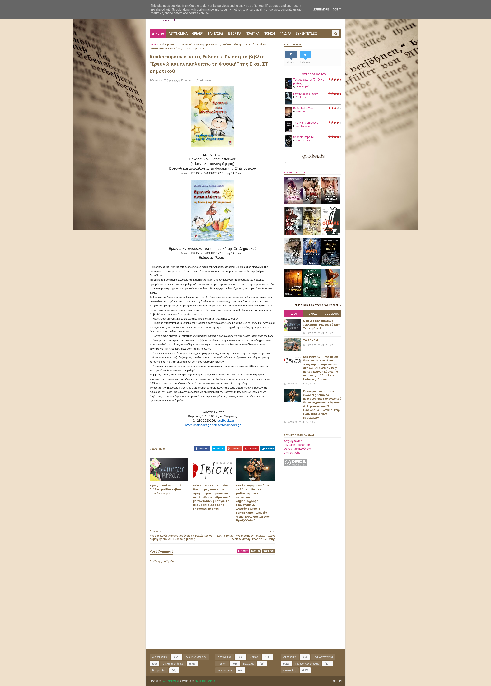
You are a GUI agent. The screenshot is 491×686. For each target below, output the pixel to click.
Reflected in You (303, 108)
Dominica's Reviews (313, 73)
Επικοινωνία (292, 452)
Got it (337, 9)
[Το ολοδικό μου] (330, 297)
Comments (332, 313)
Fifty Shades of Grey (305, 93)
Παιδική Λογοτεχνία (307, 663)
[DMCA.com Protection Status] (295, 465)
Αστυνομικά (224, 657)
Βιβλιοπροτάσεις (173, 663)
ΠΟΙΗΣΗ (269, 33)
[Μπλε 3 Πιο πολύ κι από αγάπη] (312, 295)
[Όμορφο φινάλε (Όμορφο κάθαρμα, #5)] (330, 234)
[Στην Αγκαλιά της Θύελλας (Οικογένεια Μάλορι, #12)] (293, 264)
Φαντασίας (289, 670)
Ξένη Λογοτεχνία (323, 657)
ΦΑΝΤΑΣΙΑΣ (215, 33)
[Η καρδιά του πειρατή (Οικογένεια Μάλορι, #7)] (312, 203)
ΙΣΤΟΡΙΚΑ (234, 33)
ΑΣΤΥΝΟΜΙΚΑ (178, 33)
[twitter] (334, 681)
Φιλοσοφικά (225, 670)
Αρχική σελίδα (293, 441)
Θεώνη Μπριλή (302, 86)
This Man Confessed (305, 122)
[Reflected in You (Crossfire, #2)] (288, 116)
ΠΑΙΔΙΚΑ (285, 33)
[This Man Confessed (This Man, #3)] (288, 131)
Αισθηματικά (159, 657)
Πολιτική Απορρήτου (297, 444)
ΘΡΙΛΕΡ (197, 33)
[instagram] (340, 681)
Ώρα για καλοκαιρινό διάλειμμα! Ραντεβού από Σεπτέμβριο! (165, 489)
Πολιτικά (248, 663)
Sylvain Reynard (303, 140)
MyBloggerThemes (205, 681)
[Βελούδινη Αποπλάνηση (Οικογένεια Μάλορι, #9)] (293, 233)
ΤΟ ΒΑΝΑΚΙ (310, 340)
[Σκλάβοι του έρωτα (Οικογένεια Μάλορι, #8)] (330, 203)
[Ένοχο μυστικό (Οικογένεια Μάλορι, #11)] (312, 233)
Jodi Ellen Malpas (304, 126)
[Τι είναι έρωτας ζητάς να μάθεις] (288, 88)
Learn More (321, 9)
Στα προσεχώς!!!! (294, 172)
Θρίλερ (254, 657)
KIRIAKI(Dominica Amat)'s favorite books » (318, 304)
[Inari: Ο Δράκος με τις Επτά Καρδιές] (312, 264)
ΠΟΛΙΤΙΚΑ (252, 33)
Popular (312, 313)
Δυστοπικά (289, 657)
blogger (243, 551)
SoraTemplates (170, 681)
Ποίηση (222, 663)
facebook (268, 551)
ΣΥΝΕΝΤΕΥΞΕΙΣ (306, 33)
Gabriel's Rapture (303, 137)
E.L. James (301, 97)
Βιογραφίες (159, 670)
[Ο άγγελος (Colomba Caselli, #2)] (293, 295)
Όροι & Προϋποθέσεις (297, 448)
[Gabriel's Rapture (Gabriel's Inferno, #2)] (288, 145)
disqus (255, 551)
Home (159, 33)
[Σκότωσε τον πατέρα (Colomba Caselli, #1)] (330, 265)
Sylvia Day (300, 112)
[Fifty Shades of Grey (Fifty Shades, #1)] (288, 102)
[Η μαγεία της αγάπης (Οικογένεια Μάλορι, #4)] (293, 203)
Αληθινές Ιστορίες (196, 657)
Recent (293, 313)
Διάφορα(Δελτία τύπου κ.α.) (176, 44)
